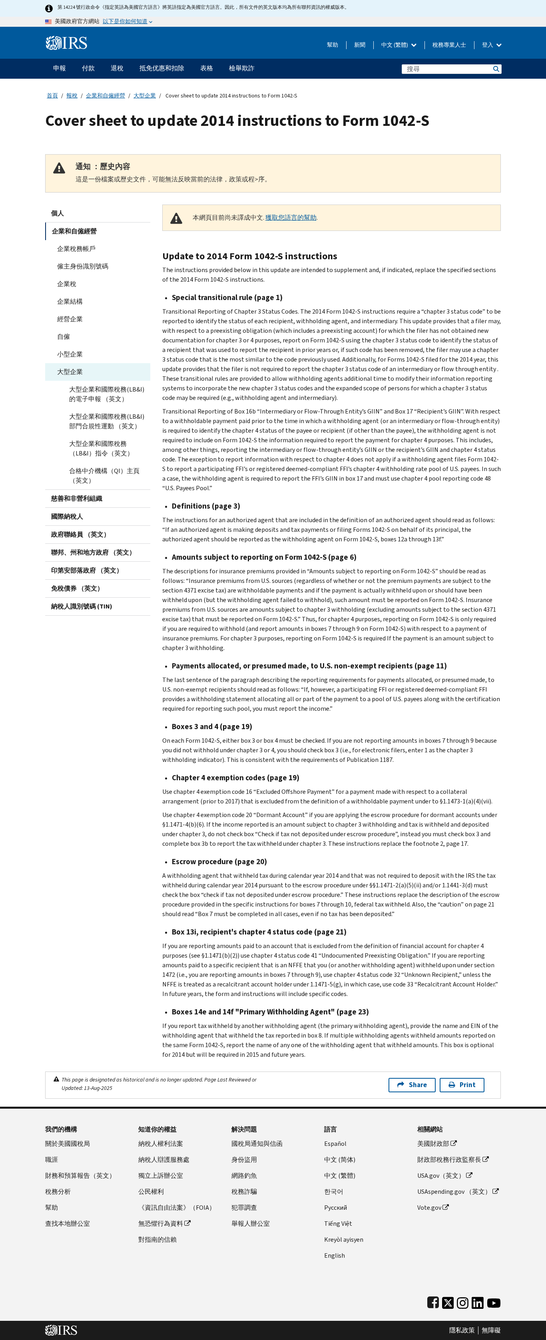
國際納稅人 (67, 516)
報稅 (72, 95)
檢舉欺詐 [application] (242, 68)
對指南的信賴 (157, 1239)
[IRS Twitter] (448, 1301)
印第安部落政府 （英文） (87, 570)
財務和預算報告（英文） (80, 1175)
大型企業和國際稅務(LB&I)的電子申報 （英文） (106, 394)
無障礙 (491, 1330)
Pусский (335, 1207)
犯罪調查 (244, 1207)
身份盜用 (244, 1159)
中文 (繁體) (395, 45)
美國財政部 (433, 1143)
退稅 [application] (117, 68)
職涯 (51, 1159)
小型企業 (70, 354)
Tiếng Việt (338, 1223)
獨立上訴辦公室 (160, 1175)
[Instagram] (462, 1301)
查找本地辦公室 (67, 1223)
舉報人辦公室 (250, 1223)
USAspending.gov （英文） (454, 1191)
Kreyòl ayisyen (343, 1239)
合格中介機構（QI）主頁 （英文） (104, 476)
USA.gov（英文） (441, 1175)
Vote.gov (429, 1207)
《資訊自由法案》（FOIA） (176, 1207)
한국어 (333, 1191)
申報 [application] (59, 68)
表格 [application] (206, 68)
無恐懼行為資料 (160, 1223)
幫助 (332, 45)
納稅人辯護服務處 (163, 1159)
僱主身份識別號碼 (82, 266)
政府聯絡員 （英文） (80, 534)
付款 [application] (88, 68)
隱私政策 (462, 1330)
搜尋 (495, 69)
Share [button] (418, 1084)
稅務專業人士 (449, 45)
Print (468, 1084)
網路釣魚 (244, 1175)
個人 (57, 213)
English (334, 1255)
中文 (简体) (339, 1159)
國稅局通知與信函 (257, 1143)
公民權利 (151, 1191)
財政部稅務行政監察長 (449, 1159)
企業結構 (70, 301)
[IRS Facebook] (433, 1301)
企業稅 (66, 284)
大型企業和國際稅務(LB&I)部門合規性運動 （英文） (106, 421)
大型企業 (145, 95)
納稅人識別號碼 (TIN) (81, 606)
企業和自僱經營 (105, 95)
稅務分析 (58, 1191)
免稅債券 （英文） (77, 588)
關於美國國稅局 (67, 1143)
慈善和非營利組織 (76, 498)
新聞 (359, 45)
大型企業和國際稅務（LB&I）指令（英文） (101, 448)
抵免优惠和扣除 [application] (161, 68)
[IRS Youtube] (494, 1301)
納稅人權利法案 (160, 1143)
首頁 (52, 95)
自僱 (63, 336)
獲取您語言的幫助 (291, 217)
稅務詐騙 (244, 1191)
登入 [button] (488, 45)
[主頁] (66, 40)
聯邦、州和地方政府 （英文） (93, 552)
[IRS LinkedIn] (478, 1301)
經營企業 (70, 319)
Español (335, 1143)
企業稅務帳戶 (76, 249)
